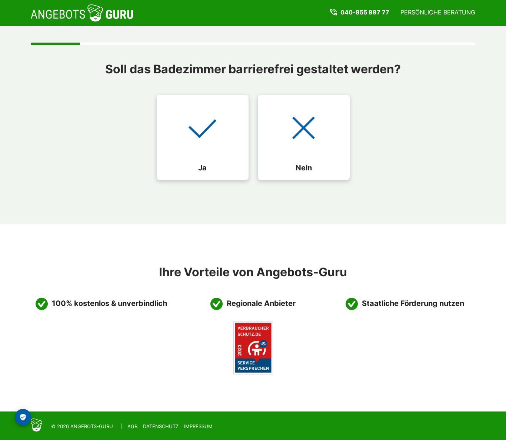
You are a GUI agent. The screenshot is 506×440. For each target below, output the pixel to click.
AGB (132, 426)
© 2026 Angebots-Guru (82, 426)
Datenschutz (161, 426)
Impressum (198, 426)
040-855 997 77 (364, 12)
